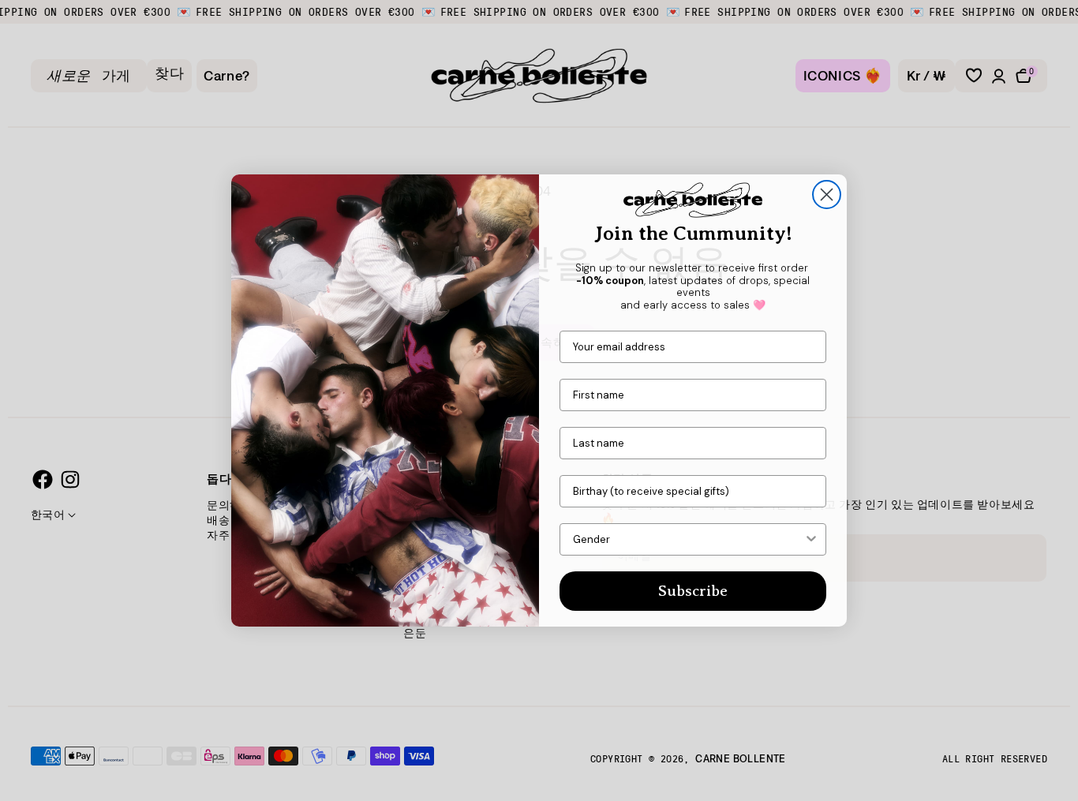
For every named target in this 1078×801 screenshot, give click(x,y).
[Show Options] (811, 539)
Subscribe (693, 590)
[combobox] (688, 539)
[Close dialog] (826, 194)
